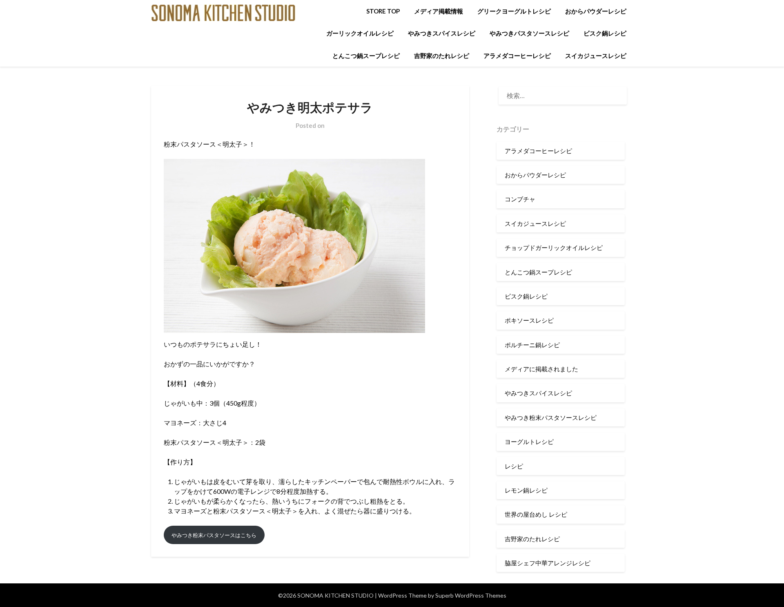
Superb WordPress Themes (470, 595)
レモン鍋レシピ (526, 490)
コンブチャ (520, 199)
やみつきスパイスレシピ (441, 33)
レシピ (514, 466)
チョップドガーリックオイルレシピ (554, 247)
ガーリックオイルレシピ (360, 33)
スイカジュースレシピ (595, 55)
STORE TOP (383, 11)
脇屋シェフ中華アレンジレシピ (547, 563)
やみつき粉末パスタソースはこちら (214, 535)
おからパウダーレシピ (595, 11)
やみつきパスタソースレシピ (529, 33)
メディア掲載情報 (438, 11)
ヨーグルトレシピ (529, 441)
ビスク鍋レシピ (605, 33)
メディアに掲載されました (541, 369)
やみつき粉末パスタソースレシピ (551, 417)
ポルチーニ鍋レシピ (532, 344)
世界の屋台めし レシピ (536, 514)
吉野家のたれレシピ (441, 55)
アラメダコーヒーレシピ (517, 55)
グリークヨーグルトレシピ (514, 11)
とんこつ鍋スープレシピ (366, 55)
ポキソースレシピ (529, 320)
